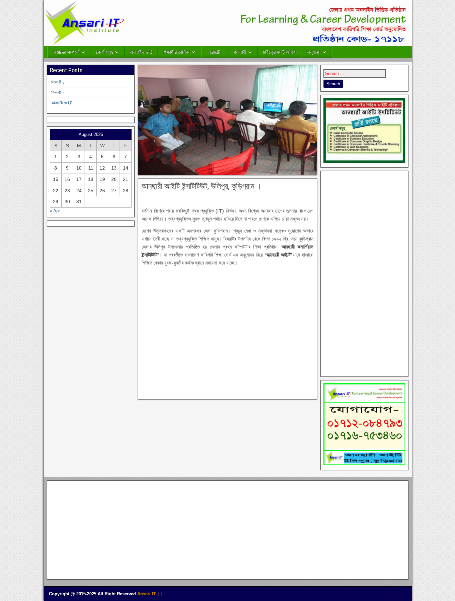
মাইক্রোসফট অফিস (279, 52)
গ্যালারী (239, 52)
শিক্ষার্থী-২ (57, 82)
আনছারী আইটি (61, 102)
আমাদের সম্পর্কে (65, 52)
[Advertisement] (227, 332)
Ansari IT (146, 593)
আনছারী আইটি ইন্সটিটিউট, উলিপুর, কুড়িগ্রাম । (202, 186)
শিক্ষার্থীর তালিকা (176, 52)
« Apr (55, 210)
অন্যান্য (313, 52)
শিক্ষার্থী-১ (57, 92)
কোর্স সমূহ (104, 52)
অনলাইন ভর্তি (141, 52)
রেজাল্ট (215, 52)
